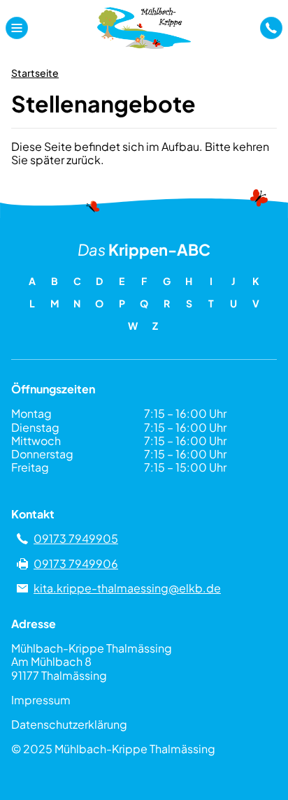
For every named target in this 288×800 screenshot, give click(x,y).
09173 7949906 (76, 563)
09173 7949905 (76, 538)
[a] (271, 28)
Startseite (35, 72)
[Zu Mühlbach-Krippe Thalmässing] (144, 28)
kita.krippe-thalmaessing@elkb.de (127, 588)
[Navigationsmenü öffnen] (17, 28)
